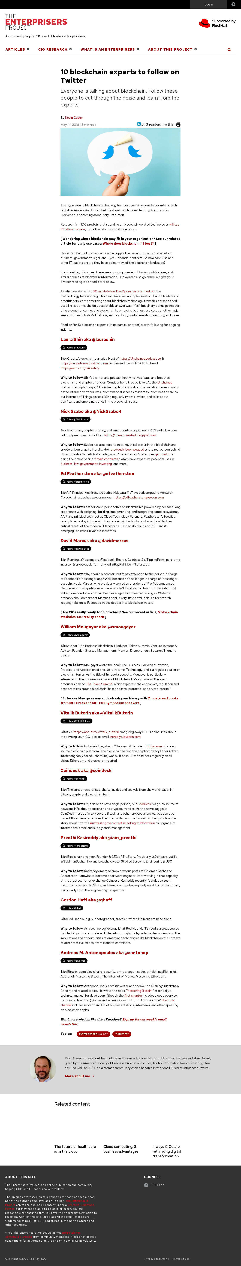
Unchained (164, 382)
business (67, 464)
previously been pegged (127, 449)
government (89, 464)
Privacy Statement (156, 1258)
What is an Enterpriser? (108, 49)
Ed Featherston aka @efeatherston (97, 473)
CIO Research (53, 49)
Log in (208, 4)
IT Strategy (122, 1034)
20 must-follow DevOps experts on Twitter (124, 291)
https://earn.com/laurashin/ (80, 368)
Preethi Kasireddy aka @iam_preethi (98, 837)
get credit (161, 454)
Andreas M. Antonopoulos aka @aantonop (104, 952)
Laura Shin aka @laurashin (88, 339)
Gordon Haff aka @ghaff (86, 900)
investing (105, 464)
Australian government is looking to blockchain (122, 823)
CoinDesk (144, 804)
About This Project (170, 49)
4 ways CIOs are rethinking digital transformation (166, 1151)
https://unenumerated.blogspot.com (130, 435)
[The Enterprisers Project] (36, 22)
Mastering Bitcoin (139, 991)
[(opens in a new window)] (217, 24)
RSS (233, 4)
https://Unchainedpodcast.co (140, 358)
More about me (77, 1076)
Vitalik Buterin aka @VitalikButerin (97, 713)
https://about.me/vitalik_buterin (96, 732)
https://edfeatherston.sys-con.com (139, 497)
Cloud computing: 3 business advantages (120, 1149)
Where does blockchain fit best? (128, 243)
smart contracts (106, 459)
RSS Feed (157, 1185)
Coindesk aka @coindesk (86, 770)
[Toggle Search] (229, 49)
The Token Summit (99, 684)
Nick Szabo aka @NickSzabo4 (91, 411)
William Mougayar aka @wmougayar (98, 627)
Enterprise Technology (93, 1034)
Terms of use (181, 1258)
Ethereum (154, 746)
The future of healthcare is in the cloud (75, 1149)
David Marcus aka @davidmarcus (94, 540)
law (76, 464)
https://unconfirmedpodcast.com (84, 363)
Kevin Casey (74, 118)
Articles (15, 49)
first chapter (133, 995)
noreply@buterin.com (125, 737)
